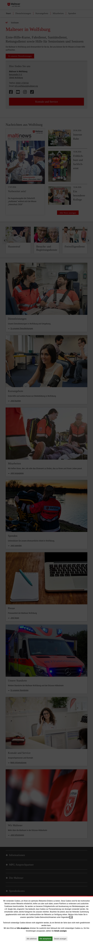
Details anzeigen (60, 939)
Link (70, 917)
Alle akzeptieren (46, 939)
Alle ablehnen (32, 939)
